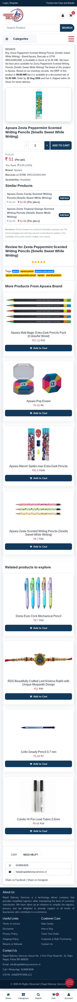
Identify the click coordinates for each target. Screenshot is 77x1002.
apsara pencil (27, 271)
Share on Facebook (15, 880)
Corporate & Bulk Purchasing (56, 939)
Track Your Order (50, 933)
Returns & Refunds (12, 944)
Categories (20, 38)
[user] (63, 16)
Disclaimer (8, 928)
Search (67, 27)
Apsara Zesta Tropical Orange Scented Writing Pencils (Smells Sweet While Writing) (30, 212)
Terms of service (11, 923)
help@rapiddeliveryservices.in (31, 871)
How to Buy (47, 928)
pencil (15, 271)
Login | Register (10, 3)
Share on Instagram (38, 880)
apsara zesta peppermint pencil (21, 275)
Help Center (47, 923)
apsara (41, 275)
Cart (14, 854)
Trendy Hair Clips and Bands (60, 3)
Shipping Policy (11, 939)
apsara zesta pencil (44, 271)
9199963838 (22, 865)
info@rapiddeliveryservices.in (25, 964)
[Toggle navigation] (70, 38)
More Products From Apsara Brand (33, 286)
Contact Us (47, 944)
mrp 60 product (53, 275)
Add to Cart (61, 145)
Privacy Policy (10, 933)
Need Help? (30, 854)
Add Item (64, 198)
